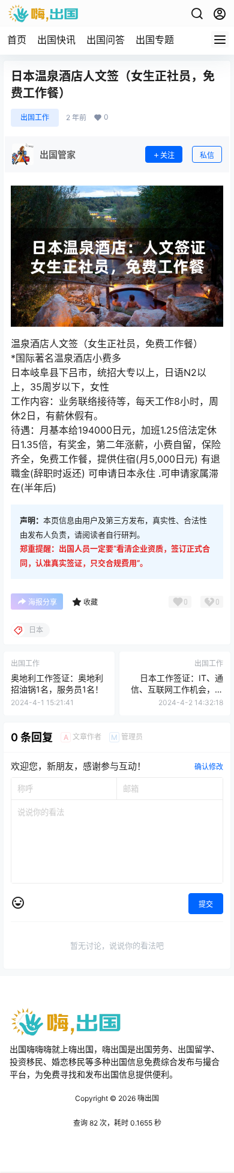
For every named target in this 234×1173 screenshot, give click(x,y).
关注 (167, 155)
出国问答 (105, 40)
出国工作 (34, 117)
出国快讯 (56, 40)
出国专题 (155, 40)
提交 (206, 904)
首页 (16, 40)
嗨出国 (147, 1098)
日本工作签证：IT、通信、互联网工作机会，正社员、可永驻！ (177, 689)
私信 (207, 155)
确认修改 (208, 766)
